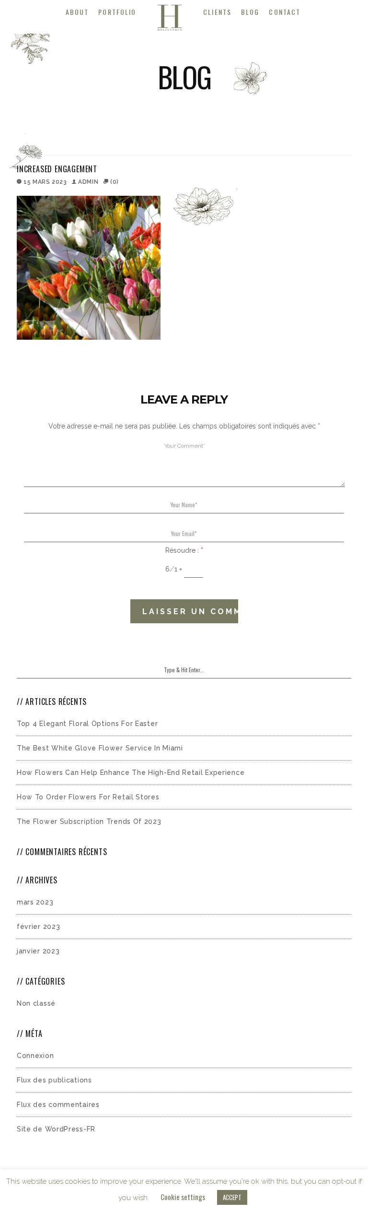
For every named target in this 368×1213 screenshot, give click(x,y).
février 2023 (38, 926)
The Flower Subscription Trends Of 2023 (89, 821)
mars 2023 (35, 902)
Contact (284, 12)
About (77, 12)
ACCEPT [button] (232, 1197)
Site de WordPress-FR (56, 1129)
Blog (250, 12)
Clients (217, 12)
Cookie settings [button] (183, 1196)
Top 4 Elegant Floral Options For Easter (87, 723)
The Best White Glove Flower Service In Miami (100, 748)
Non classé (36, 1003)
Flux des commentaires (58, 1104)
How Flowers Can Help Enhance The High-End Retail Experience (130, 772)
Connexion (35, 1055)
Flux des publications (54, 1080)
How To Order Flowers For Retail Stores (88, 797)
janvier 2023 (38, 951)
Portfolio (117, 12)
